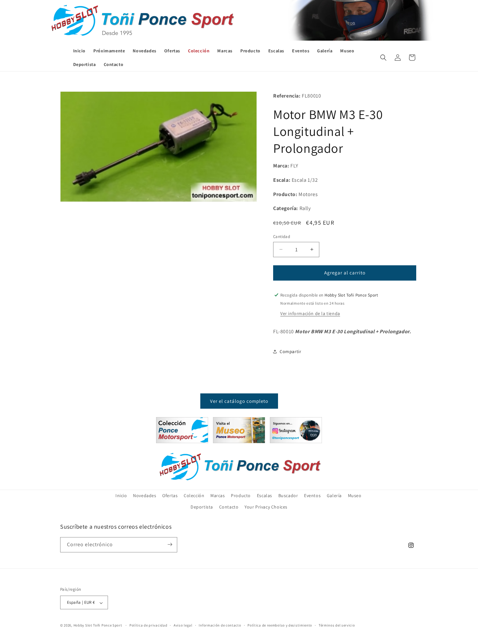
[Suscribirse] (170, 544)
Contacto (229, 507)
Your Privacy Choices (266, 507)
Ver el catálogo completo (239, 401)
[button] (383, 57)
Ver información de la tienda (310, 313)
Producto (241, 495)
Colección (194, 495)
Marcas (217, 495)
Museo (355, 495)
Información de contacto (220, 625)
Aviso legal (183, 625)
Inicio (121, 495)
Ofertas (170, 495)
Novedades (144, 495)
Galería (334, 495)
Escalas (264, 495)
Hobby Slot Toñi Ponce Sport (97, 625)
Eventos (312, 495)
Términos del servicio (337, 625)
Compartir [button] (290, 351)
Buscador (288, 495)
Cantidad (281, 236)
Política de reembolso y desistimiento (279, 625)
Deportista (202, 507)
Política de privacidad (148, 625)
